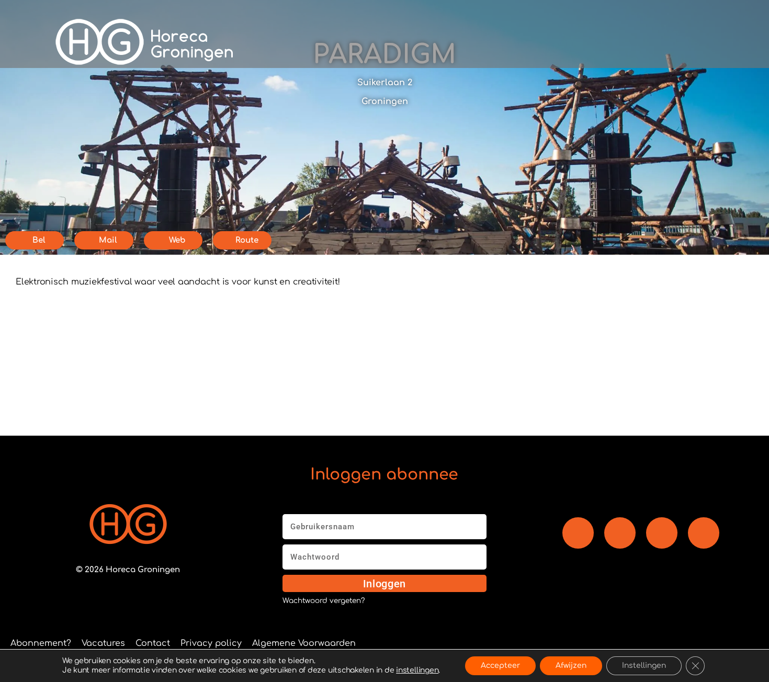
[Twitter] (703, 533)
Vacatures (103, 643)
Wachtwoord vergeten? (323, 601)
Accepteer (500, 665)
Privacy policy (211, 643)
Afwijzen (571, 665)
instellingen (417, 670)
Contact (152, 643)
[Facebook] (578, 533)
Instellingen (644, 665)
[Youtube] (620, 533)
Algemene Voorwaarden (304, 643)
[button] (546, 42)
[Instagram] (661, 533)
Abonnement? (40, 643)
